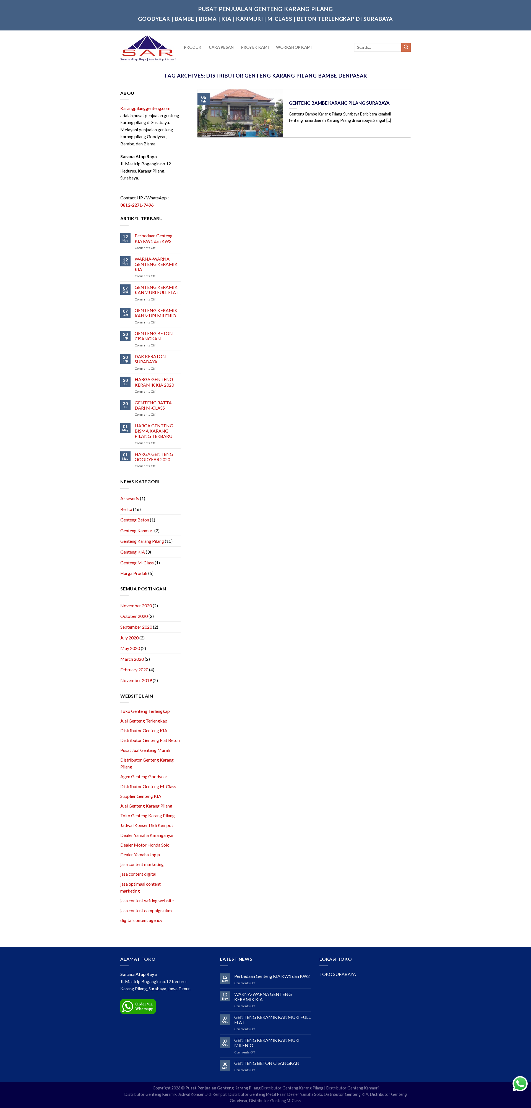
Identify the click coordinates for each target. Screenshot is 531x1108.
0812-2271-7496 (136, 204)
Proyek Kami (255, 47)
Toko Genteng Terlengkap (145, 711)
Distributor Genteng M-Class (148, 786)
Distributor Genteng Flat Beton (150, 740)
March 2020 (132, 659)
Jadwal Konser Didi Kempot (146, 825)
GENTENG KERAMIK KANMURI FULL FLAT (157, 289)
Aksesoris (129, 498)
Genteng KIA (132, 551)
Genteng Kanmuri (136, 530)
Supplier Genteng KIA (140, 796)
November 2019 (136, 680)
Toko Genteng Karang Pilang (147, 815)
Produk (193, 47)
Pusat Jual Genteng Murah (145, 750)
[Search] (406, 47)
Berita (126, 509)
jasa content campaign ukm (146, 910)
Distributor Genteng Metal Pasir (257, 1094)
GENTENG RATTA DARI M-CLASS (153, 405)
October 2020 (134, 616)
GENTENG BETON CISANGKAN (154, 336)
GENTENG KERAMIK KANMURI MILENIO (156, 313)
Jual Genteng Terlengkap (143, 720)
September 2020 (136, 626)
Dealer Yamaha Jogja (140, 854)
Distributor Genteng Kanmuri (352, 1088)
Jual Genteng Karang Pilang (146, 805)
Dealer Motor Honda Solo (145, 844)
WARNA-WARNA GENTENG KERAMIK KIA (156, 264)
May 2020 (130, 648)
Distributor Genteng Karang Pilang (292, 1088)
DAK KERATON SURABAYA (150, 359)
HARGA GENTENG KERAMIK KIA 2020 (154, 382)
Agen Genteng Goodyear (143, 776)
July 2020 (129, 637)
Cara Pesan (221, 47)
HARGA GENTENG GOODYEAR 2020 (154, 456)
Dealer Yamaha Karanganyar (147, 835)
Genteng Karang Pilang (142, 541)
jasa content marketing (142, 864)
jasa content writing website (147, 900)
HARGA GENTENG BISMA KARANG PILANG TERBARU (154, 431)
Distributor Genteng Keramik (150, 1094)
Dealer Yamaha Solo (304, 1094)
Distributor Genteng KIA (143, 730)
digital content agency (141, 920)
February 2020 (134, 669)
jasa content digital (138, 873)
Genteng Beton (134, 519)
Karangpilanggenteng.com (145, 108)
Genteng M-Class (137, 562)
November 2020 (136, 605)
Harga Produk (133, 573)
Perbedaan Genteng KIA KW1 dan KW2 (154, 238)
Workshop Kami (294, 47)
